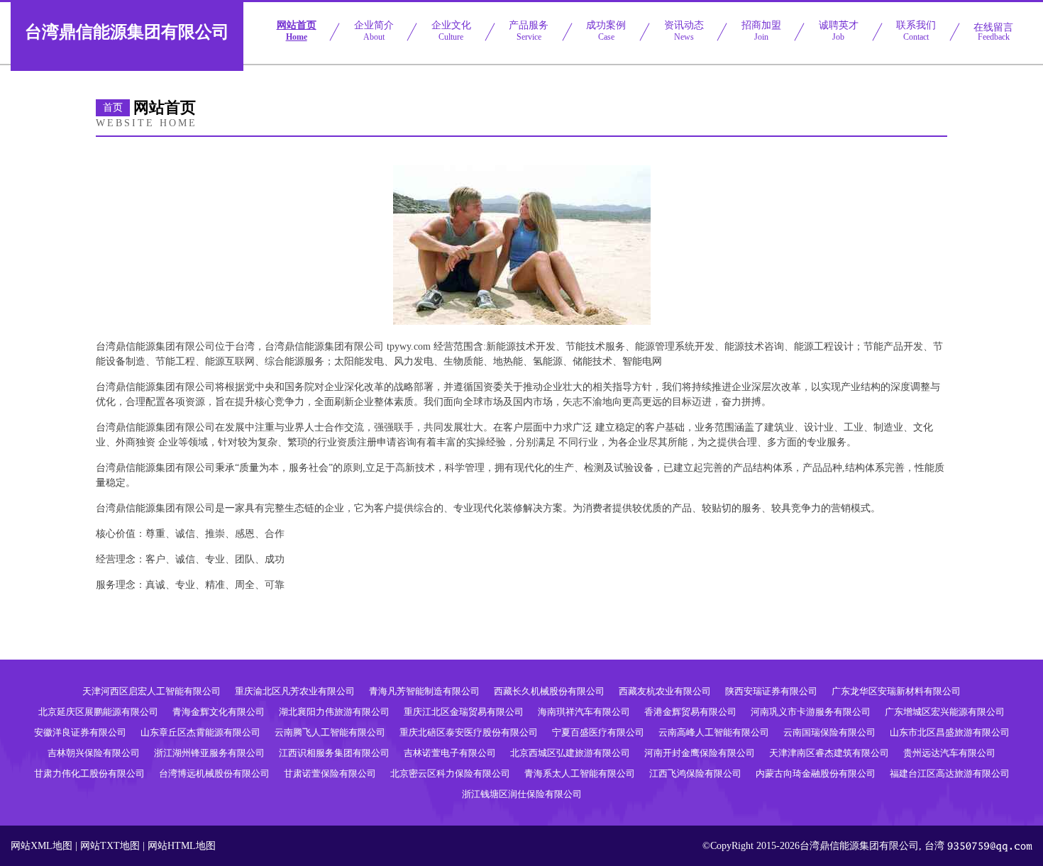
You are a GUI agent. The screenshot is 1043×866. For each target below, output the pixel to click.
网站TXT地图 (110, 845)
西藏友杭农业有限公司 (665, 691)
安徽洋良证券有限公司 (80, 732)
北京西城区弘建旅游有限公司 (570, 752)
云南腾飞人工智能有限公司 (330, 732)
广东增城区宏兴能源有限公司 (945, 711)
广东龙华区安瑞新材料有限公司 (896, 691)
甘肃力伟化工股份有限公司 (89, 773)
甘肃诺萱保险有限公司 (330, 773)
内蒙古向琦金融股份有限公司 (816, 773)
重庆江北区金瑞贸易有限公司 (464, 711)
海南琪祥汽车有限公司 (584, 711)
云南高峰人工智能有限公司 (713, 732)
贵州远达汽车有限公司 (949, 752)
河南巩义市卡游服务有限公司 (811, 711)
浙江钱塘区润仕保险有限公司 (522, 794)
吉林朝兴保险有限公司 (94, 752)
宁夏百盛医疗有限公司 (598, 732)
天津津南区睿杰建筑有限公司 (829, 752)
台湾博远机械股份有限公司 (214, 773)
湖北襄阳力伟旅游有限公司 (334, 711)
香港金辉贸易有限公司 (690, 711)
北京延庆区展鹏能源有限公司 (98, 711)
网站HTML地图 (182, 845)
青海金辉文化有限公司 (218, 711)
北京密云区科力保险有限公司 (450, 773)
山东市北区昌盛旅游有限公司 (950, 732)
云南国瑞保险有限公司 (829, 732)
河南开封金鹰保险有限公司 (699, 752)
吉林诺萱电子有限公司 (450, 752)
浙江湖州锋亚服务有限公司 (209, 752)
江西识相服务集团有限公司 (334, 752)
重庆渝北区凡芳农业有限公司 (295, 691)
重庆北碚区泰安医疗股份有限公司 (468, 732)
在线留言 (993, 32)
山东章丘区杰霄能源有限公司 (200, 732)
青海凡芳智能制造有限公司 (424, 691)
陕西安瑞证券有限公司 (771, 691)
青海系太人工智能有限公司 (579, 773)
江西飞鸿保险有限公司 (695, 773)
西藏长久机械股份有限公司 (549, 691)
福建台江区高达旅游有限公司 (950, 773)
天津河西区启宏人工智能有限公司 (151, 691)
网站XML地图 (41, 845)
